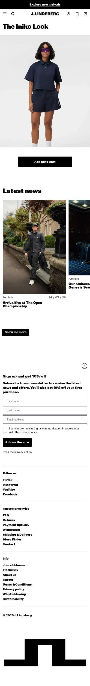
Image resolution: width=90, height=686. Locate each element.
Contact (9, 544)
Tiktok (7, 480)
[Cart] (85, 13)
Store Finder (12, 539)
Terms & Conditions (17, 584)
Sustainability (13, 599)
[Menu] (4, 13)
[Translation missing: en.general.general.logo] (45, 13)
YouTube (9, 489)
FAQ (6, 515)
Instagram (10, 484)
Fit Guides (10, 570)
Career (8, 579)
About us (9, 575)
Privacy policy (13, 589)
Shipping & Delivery (17, 534)
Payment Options (16, 525)
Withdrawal (11, 530)
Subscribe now (17, 442)
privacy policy (22, 452)
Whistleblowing (14, 594)
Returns (9, 520)
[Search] (13, 13)
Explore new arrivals (45, 5)
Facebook (10, 494)
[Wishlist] (77, 14)
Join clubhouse (14, 565)
